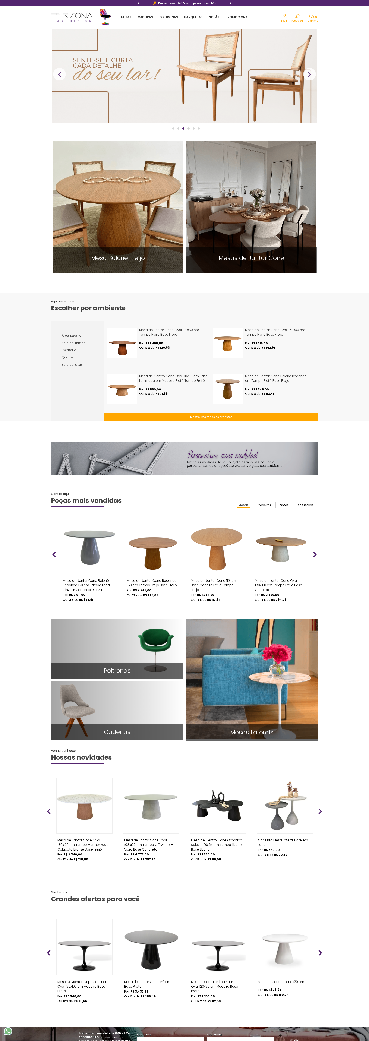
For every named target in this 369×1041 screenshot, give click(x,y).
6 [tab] (199, 130)
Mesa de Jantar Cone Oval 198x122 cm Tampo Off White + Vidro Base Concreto (148, 841)
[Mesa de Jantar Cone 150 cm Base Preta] (151, 947)
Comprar (88, 608)
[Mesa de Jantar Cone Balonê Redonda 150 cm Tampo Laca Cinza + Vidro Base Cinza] (88, 547)
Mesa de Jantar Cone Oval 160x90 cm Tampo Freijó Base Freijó (275, 332)
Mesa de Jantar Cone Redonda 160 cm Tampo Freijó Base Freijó (152, 582)
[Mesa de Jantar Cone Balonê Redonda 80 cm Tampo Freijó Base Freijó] (228, 389)
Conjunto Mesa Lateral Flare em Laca (283, 841)
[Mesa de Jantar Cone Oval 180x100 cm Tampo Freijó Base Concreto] (280, 547)
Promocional (237, 17)
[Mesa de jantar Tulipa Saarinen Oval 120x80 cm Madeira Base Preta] (218, 947)
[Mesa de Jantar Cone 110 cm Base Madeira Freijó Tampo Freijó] (216, 547)
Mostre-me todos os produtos (211, 417)
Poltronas (168, 17)
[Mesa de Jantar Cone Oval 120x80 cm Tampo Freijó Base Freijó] (122, 343)
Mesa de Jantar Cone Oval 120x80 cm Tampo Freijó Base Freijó (169, 332)
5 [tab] (194, 130)
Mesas (126, 17)
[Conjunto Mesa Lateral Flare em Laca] (285, 806)
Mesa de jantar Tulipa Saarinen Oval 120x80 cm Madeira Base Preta (215, 983)
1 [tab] (173, 130)
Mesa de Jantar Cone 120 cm (281, 982)
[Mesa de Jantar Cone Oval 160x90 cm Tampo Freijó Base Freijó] (228, 343)
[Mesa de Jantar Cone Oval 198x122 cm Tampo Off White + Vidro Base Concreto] (151, 806)
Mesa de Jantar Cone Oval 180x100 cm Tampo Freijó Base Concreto (278, 582)
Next (230, 4)
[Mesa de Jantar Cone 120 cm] (285, 947)
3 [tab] (183, 130)
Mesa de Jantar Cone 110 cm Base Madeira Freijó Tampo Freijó (213, 582)
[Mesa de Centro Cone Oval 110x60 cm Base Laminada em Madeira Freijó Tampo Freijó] (122, 389)
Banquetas (193, 17)
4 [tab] (188, 130)
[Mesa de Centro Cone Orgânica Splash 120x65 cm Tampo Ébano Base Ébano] (218, 806)
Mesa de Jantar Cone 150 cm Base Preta (147, 983)
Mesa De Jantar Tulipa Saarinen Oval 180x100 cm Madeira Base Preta (82, 983)
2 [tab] (178, 130)
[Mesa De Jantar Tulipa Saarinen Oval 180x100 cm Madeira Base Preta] (84, 947)
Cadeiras (145, 17)
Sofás (214, 17)
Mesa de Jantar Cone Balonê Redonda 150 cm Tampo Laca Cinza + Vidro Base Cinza (86, 582)
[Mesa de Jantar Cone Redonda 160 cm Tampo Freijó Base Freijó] (152, 547)
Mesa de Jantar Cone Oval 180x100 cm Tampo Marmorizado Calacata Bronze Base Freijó (82, 841)
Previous (138, 4)
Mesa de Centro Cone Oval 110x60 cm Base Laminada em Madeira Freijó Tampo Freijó (173, 378)
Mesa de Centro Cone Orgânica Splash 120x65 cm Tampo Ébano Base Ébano (216, 841)
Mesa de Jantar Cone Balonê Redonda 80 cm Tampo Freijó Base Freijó (278, 378)
